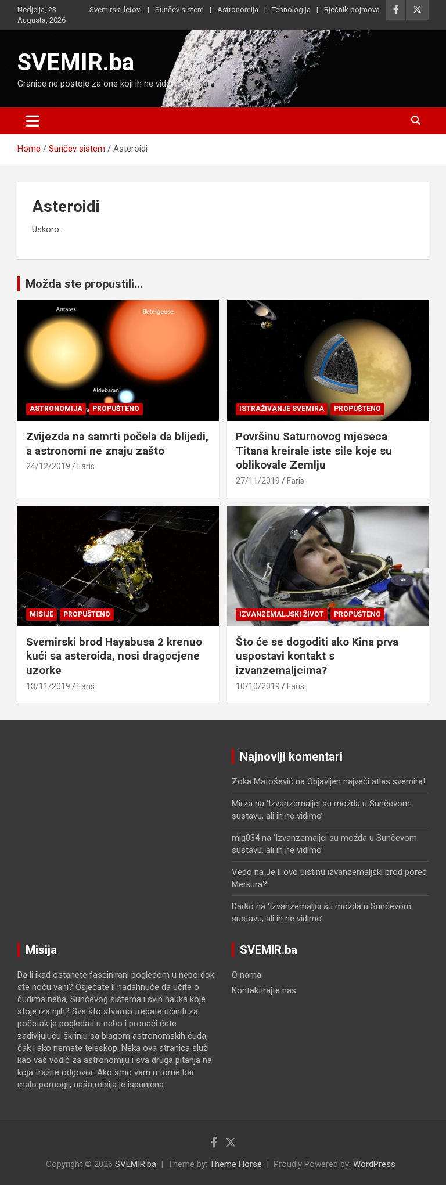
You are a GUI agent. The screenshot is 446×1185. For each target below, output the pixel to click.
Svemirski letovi (115, 9)
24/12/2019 (48, 466)
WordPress (374, 1164)
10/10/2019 (258, 686)
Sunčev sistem (179, 9)
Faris (86, 466)
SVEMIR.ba (75, 62)
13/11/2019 (48, 686)
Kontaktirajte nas (264, 990)
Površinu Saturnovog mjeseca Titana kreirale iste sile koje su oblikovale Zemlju (314, 450)
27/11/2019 (258, 480)
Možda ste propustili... (84, 284)
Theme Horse (236, 1164)
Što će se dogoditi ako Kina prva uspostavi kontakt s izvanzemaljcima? (317, 656)
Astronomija (237, 9)
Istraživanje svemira (281, 409)
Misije (41, 614)
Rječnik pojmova (352, 9)
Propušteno (115, 409)
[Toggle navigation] (32, 120)
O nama (246, 975)
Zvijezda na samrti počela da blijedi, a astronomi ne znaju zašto (117, 444)
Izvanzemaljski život (281, 614)
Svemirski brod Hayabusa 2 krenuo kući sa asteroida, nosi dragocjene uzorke (114, 656)
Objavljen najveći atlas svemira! (366, 781)
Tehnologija (291, 9)
